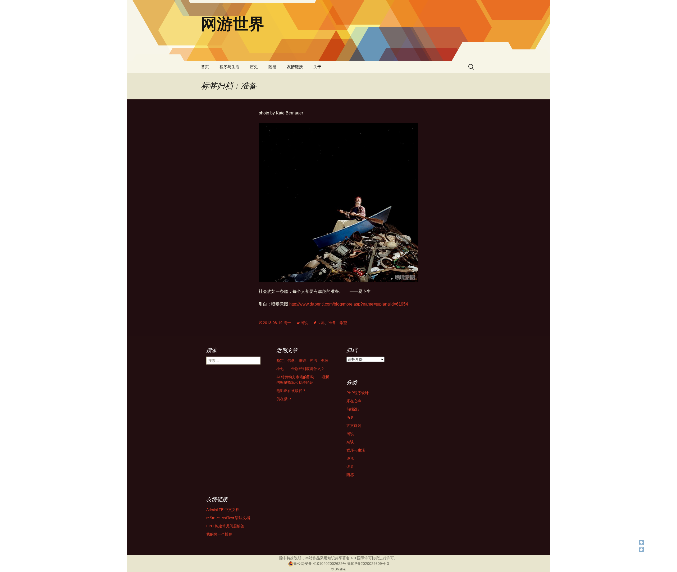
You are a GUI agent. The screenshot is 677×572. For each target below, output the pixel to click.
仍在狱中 (283, 399)
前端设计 (353, 409)
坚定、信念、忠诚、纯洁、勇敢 (302, 360)
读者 (350, 466)
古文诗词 (353, 425)
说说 (350, 458)
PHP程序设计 (357, 393)
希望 (343, 323)
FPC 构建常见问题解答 (225, 526)
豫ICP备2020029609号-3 (368, 563)
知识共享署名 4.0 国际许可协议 (353, 558)
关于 (317, 66)
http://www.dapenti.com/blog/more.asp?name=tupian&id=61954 (348, 304)
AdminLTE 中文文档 (222, 510)
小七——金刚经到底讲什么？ (300, 369)
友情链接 (295, 66)
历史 (254, 66)
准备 (332, 323)
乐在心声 (353, 401)
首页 (205, 66)
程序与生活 (229, 66)
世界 (321, 323)
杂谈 (350, 442)
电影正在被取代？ (291, 391)
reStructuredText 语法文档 (228, 518)
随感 (272, 66)
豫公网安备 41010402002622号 (319, 563)
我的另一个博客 (219, 534)
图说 (304, 323)
